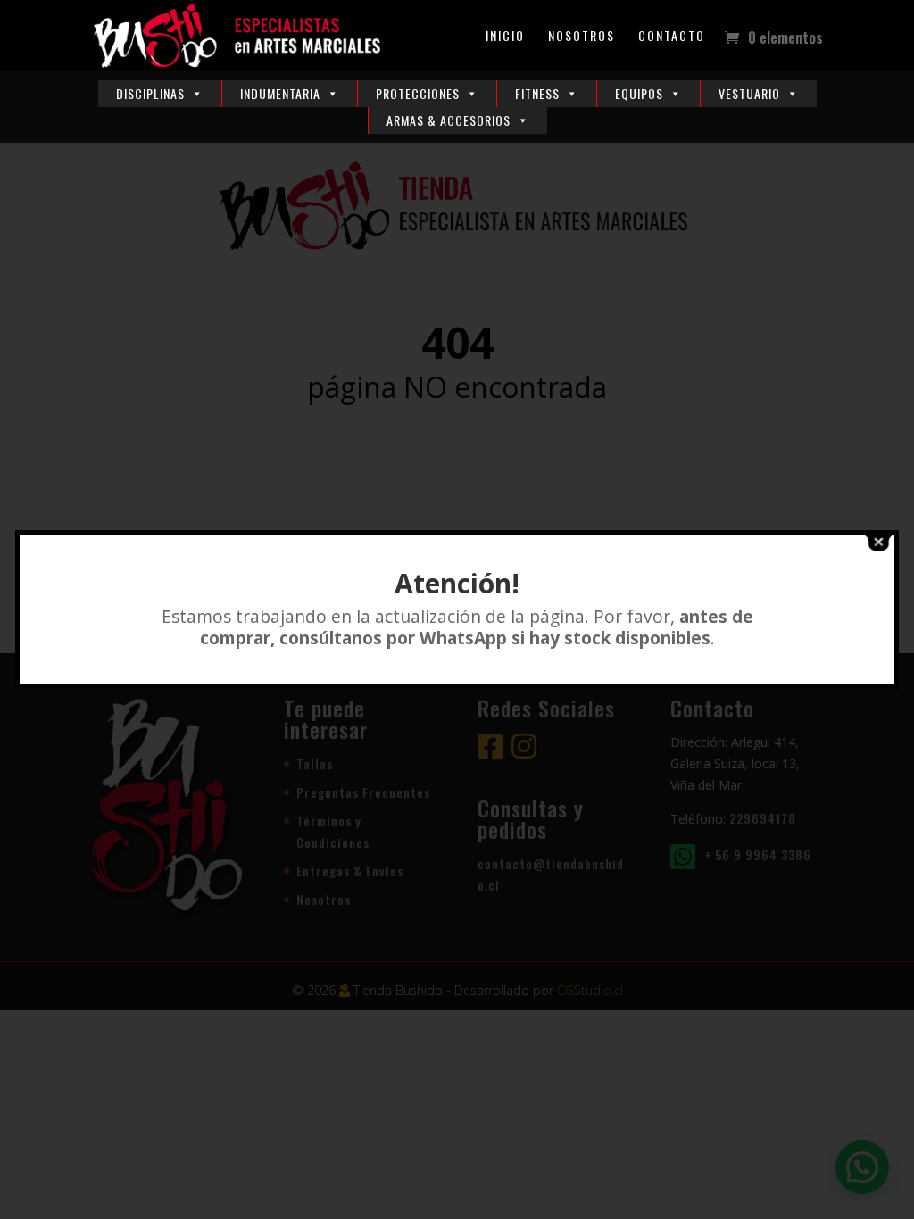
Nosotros (581, 37)
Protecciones (418, 93)
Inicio (505, 37)
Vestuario (749, 93)
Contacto (671, 37)
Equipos (639, 93)
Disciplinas (150, 93)
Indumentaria (280, 93)
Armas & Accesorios (448, 120)
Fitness (537, 93)
